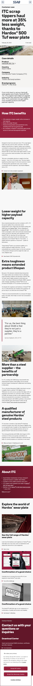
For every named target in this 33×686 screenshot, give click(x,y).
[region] (15, 667)
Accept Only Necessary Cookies (15, 674)
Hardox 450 (5, 230)
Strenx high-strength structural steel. (16, 402)
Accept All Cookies (16, 668)
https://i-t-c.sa (6, 491)
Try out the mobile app (9, 581)
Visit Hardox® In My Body (9, 613)
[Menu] (30, 2)
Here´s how (6, 549)
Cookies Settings (16, 680)
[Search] (2, 2)
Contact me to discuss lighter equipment (13, 171)
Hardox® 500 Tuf (8, 63)
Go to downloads (8, 648)
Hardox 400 (13, 228)
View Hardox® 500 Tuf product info (12, 256)
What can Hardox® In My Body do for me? (13, 443)
